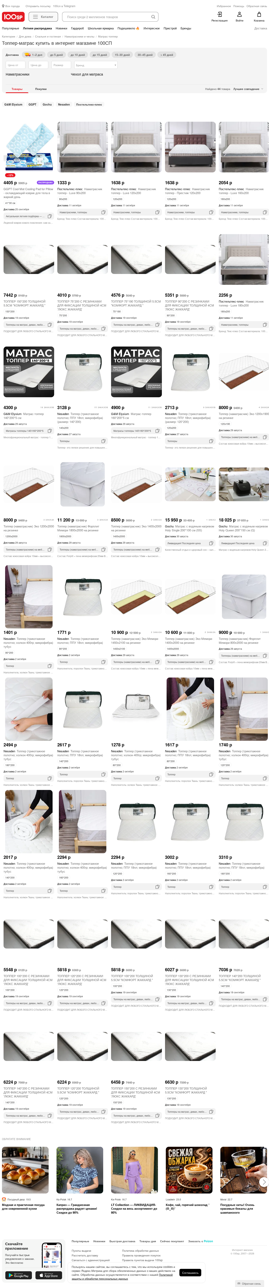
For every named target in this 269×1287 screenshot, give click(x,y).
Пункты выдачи (81, 1250)
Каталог (47, 16)
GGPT (32, 104)
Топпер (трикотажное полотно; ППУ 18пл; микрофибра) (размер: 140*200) (80, 418)
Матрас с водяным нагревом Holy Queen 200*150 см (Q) (243, 528)
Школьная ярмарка (101, 28)
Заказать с (200, 1241)
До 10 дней (78, 55)
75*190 (117, 311)
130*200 (171, 990)
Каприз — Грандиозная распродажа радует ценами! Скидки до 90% (77, 1209)
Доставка (260, 28)
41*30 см (10, 203)
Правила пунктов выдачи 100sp (142, 1260)
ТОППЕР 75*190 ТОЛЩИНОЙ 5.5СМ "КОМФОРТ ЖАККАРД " (136, 303)
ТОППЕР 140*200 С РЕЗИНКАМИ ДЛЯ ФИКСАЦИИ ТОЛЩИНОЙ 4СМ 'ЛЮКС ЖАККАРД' (28, 1092)
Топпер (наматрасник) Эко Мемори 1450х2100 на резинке (134, 640)
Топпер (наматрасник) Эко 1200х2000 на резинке (29, 528)
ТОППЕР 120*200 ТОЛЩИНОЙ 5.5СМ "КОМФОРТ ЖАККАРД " (78, 1090)
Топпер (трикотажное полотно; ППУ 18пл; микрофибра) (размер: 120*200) (188, 418)
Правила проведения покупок (141, 1255)
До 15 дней (100, 55)
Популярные (10, 28)
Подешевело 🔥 (129, 28)
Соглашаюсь (190, 1273)
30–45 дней (145, 55)
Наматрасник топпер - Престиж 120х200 (187, 191)
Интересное (152, 28)
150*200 (10, 311)
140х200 (64, 427)
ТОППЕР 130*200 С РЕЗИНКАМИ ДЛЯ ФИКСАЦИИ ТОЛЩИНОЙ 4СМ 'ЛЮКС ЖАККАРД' (189, 980)
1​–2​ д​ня (37, 55)
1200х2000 (11, 536)
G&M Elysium (13, 104)
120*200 (225, 765)
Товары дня (147, 1241)
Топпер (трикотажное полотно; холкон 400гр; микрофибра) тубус (28, 642)
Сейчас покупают (172, 1241)
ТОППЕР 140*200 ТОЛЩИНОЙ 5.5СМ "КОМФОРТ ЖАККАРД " (240, 978)
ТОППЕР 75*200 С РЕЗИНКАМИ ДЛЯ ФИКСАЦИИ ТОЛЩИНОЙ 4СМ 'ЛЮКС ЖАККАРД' (81, 305)
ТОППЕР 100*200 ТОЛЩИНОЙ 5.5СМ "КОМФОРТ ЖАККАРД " (132, 978)
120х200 (117, 199)
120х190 (225, 423)
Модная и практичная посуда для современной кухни (23, 1207)
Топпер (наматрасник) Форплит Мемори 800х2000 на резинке (240, 640)
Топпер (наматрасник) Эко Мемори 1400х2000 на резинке (188, 640)
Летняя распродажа (37, 28)
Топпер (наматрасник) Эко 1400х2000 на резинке (136, 528)
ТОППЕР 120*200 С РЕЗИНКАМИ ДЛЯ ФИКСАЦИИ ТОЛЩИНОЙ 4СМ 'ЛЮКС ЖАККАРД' (81, 980)
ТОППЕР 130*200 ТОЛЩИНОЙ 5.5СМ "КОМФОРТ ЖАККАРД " (186, 1090)
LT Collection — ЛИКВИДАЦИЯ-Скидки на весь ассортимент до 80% (134, 1209)
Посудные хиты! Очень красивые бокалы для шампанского (237, 1209)
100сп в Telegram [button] (64, 6)
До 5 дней (56, 55)
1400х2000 (119, 536)
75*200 (63, 315)
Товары (17, 89)
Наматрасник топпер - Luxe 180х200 (241, 303)
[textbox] (95, 65)
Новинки (61, 28)
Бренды (186, 28)
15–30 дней (122, 55)
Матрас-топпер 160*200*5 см (131, 416)
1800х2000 (65, 536)
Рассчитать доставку (85, 1255)
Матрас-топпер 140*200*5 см (24, 416)
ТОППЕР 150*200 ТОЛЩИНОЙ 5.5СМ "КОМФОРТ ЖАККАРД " (24, 303)
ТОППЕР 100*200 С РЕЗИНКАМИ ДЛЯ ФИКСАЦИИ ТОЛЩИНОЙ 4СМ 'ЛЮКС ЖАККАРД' (28, 980)
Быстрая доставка (122, 1241)
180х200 (225, 311)
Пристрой (170, 28)
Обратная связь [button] (257, 6)
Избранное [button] (224, 6)
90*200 (171, 315)
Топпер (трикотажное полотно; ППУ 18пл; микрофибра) (80, 640)
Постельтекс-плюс (89, 104)
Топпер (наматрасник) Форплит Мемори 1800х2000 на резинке (78, 528)
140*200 (63, 761)
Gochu (47, 104)
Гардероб (77, 28)
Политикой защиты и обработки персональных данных (122, 1276)
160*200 (63, 877)
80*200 (117, 765)
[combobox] (96, 65)
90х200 (63, 199)
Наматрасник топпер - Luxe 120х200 (133, 191)
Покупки (41, 89)
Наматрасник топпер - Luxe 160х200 (241, 191)
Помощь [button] (238, 6)
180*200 (10, 765)
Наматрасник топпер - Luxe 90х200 (79, 191)
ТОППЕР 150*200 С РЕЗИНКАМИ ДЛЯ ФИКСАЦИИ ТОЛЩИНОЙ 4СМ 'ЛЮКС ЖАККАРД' (135, 1092)
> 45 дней (166, 55)
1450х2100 (119, 648)
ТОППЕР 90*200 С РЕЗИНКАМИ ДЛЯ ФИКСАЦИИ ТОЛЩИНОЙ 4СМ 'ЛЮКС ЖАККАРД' (189, 305)
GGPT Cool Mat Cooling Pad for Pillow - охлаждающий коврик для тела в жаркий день (28, 193)
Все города (12, 6)
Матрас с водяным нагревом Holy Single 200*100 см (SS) (189, 528)
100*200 (10, 990)
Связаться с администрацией (91, 1260)
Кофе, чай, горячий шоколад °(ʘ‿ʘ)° (188, 1207)
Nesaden (64, 104)
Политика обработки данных (140, 1250)
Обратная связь (251, 1283)
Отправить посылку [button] (38, 6)
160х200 (225, 199)
